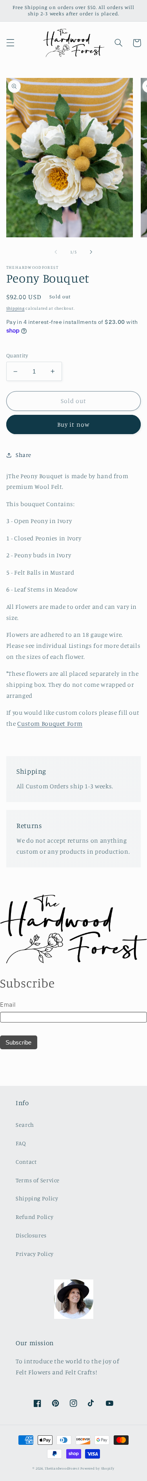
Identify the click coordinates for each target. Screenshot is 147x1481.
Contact (26, 1161)
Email (7, 1004)
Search (25, 1124)
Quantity (17, 355)
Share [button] (23, 454)
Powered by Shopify (97, 1468)
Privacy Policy (35, 1253)
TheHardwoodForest (62, 1468)
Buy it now (73, 424)
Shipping (15, 308)
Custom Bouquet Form (49, 723)
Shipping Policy (37, 1198)
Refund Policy (34, 1216)
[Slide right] (91, 252)
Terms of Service (38, 1180)
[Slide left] (55, 252)
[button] (10, 43)
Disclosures (31, 1235)
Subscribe (18, 1042)
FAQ (21, 1143)
